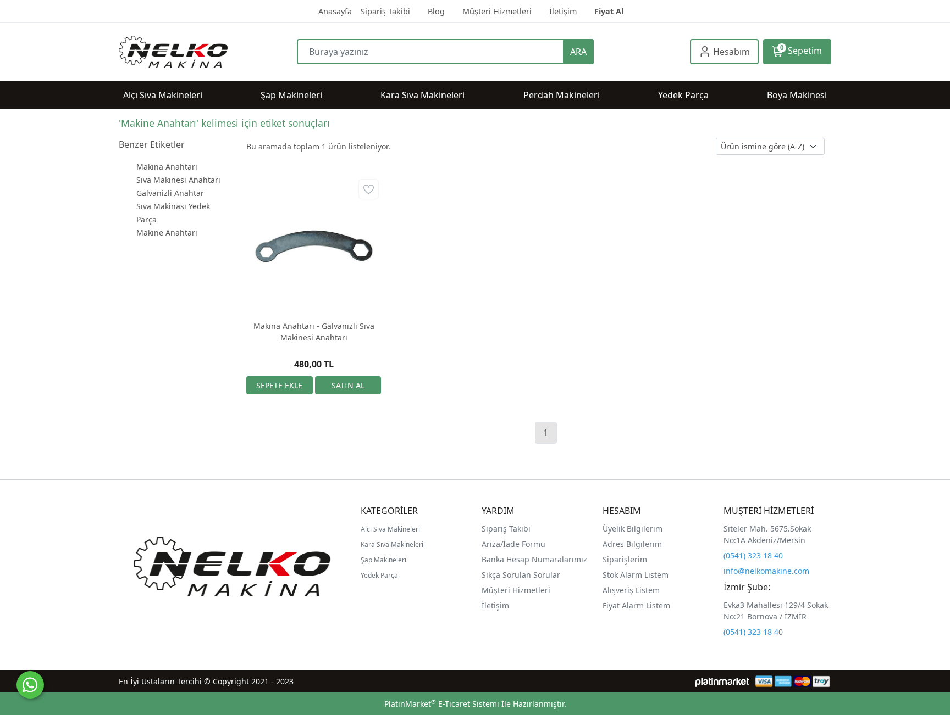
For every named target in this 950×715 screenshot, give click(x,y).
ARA (578, 52)
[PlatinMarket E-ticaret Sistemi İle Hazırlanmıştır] (722, 681)
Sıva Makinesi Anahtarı (178, 180)
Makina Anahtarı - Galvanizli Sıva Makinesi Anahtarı (313, 332)
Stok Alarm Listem (636, 574)
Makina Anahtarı (166, 166)
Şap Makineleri (383, 560)
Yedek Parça (379, 575)
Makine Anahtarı (166, 232)
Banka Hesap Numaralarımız (534, 559)
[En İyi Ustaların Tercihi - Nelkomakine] (208, 52)
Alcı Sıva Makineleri (390, 529)
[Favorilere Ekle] (368, 189)
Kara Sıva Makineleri (392, 544)
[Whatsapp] (30, 685)
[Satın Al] (348, 385)
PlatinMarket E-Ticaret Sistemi (441, 704)
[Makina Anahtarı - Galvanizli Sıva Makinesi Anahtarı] (313, 244)
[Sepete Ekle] (279, 385)
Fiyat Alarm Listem (636, 605)
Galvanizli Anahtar (170, 193)
